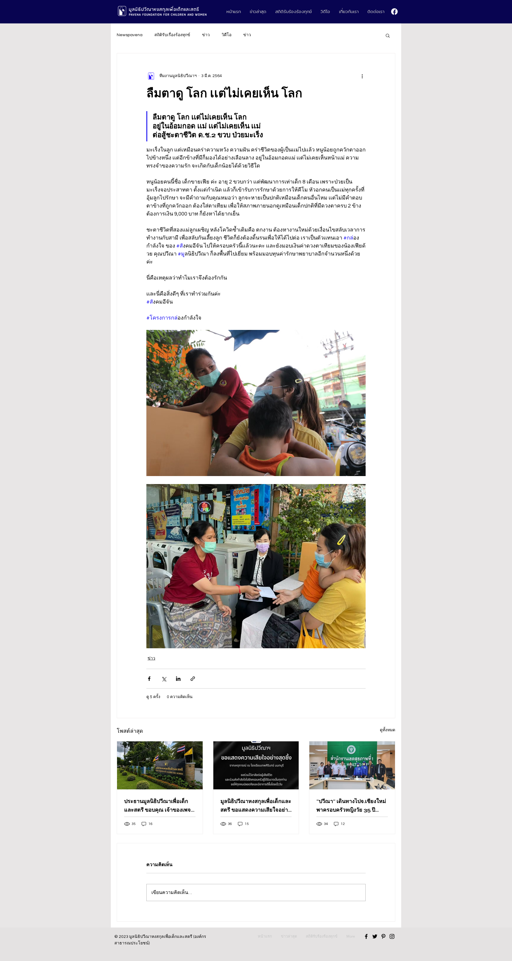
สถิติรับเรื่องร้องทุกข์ (172, 35)
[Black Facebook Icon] (366, 936)
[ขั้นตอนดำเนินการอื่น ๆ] (362, 75)
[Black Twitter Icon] (375, 936)
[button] (388, 35)
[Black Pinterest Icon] (383, 936)
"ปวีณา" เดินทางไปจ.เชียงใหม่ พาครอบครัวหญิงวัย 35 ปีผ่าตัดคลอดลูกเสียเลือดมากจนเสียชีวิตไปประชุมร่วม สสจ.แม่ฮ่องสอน (351, 806)
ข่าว (206, 35)
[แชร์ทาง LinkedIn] (178, 678)
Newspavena (130, 35)
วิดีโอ (226, 35)
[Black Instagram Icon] (392, 936)
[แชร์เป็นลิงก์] (193, 678)
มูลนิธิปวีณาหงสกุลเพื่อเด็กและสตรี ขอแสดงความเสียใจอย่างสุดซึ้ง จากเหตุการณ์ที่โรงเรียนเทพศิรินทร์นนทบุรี (255, 806)
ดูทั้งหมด (387, 730)
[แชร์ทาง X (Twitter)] (164, 678)
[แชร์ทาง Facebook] (149, 678)
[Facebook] (394, 11)
